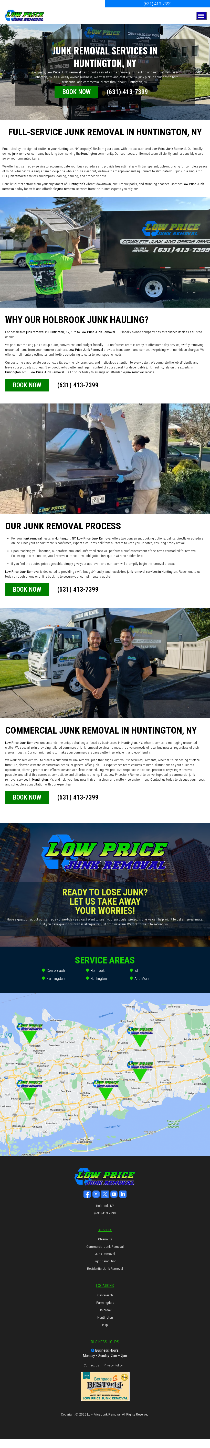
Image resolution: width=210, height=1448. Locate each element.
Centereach (56, 970)
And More (142, 978)
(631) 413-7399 (158, 3)
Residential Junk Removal (105, 1268)
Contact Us (91, 1365)
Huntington (98, 978)
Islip (137, 970)
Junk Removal (105, 1254)
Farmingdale (56, 978)
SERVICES (105, 1230)
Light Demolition (105, 1261)
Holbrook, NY (105, 1206)
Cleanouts (105, 1239)
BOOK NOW (76, 92)
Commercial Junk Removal (105, 1246)
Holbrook (97, 970)
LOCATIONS (105, 1285)
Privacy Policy (113, 1365)
